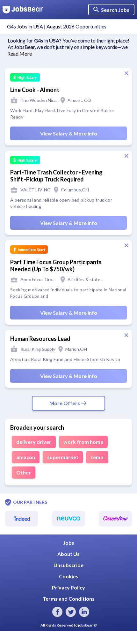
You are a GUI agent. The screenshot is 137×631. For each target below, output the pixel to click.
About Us (68, 554)
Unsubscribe (68, 565)
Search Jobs (115, 10)
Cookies (68, 576)
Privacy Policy (68, 587)
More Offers (64, 403)
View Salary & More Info (68, 133)
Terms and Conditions (69, 599)
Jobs (68, 543)
